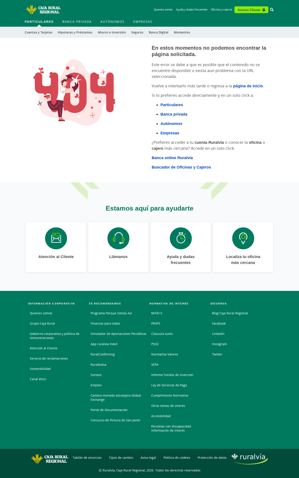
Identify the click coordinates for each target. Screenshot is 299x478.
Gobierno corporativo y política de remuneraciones (54, 336)
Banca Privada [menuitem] (77, 21)
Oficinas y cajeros (221, 9)
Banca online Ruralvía (172, 157)
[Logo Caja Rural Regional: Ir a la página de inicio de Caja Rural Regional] (43, 9)
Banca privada (173, 114)
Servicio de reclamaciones (49, 358)
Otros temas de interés (168, 406)
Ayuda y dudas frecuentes (192, 9)
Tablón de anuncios (87, 457)
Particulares (171, 104)
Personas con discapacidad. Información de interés (171, 428)
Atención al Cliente (43, 348)
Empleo (96, 385)
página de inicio (248, 85)
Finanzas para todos (105, 323)
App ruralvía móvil (104, 344)
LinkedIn (218, 334)
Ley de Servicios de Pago (169, 385)
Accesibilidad (161, 416)
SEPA (154, 364)
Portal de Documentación (109, 410)
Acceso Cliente (249, 10)
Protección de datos (212, 457)
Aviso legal (148, 457)
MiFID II (156, 313)
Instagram (219, 344)
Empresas (169, 132)
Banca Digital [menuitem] (158, 32)
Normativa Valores (164, 354)
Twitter (217, 354)
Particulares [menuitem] (39, 21)
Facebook (219, 323)
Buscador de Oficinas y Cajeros (181, 167)
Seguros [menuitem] (137, 32)
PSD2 (155, 344)
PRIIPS (155, 323)
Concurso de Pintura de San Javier (116, 420)
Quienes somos (163, 9)
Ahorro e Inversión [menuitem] (112, 32)
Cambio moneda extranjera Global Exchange (116, 397)
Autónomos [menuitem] (112, 21)
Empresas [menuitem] (142, 21)
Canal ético (38, 379)
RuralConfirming (103, 354)
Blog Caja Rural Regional (230, 313)
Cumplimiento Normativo (169, 395)
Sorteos (96, 375)
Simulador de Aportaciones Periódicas (118, 334)
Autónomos (171, 123)
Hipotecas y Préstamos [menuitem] (75, 32)
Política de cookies (177, 457)
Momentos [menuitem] (182, 32)
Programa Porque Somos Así (111, 313)
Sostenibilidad (40, 369)
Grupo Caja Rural (42, 323)
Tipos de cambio (121, 457)
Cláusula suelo (162, 334)
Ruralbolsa (98, 364)
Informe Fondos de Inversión (172, 375)
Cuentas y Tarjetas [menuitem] (38, 32)
